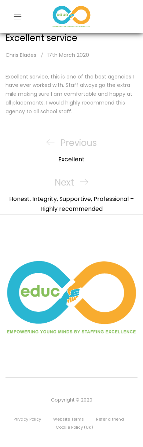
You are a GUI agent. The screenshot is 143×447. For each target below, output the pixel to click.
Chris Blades (21, 55)
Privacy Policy (27, 419)
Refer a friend (110, 419)
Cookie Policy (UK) (74, 427)
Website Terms (68, 419)
